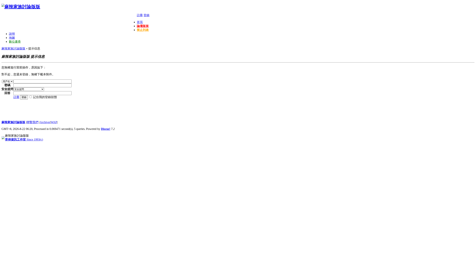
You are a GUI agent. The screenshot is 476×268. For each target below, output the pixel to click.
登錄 (146, 15)
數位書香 (15, 41)
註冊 (140, 15)
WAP (54, 122)
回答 (7, 93)
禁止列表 (143, 29)
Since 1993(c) (24, 139)
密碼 (7, 85)
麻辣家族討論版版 (13, 48)
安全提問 (7, 89)
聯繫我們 (32, 122)
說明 (12, 33)
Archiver (45, 122)
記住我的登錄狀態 (45, 97)
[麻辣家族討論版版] (20, 6)
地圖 (12, 37)
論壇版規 (143, 26)
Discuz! (105, 128)
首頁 (140, 22)
